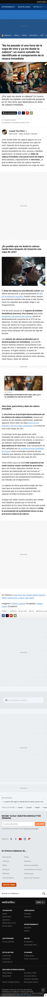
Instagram (25, 838)
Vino (32, 611)
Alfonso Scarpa (18, 603)
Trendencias (6, 956)
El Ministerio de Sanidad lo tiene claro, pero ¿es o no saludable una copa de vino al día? (22, 396)
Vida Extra (27, 917)
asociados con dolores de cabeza (16, 316)
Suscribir (40, 824)
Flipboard (27, 113)
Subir (39, 902)
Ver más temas (9, 885)
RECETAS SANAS (24, 7)
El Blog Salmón (29, 956)
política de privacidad (31, 828)
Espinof (26, 931)
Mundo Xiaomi (7, 926)
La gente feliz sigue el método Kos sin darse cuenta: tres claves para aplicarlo (24, 802)
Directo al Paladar (8, 942)
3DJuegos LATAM (30, 973)
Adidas (24, 35)
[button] (18, 131)
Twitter (23, 113)
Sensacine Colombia (31, 979)
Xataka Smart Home (9, 923)
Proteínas (5, 861)
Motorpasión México (31, 982)
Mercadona (33, 35)
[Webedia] (42, 1)
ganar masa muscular (31, 878)
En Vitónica (8, 392)
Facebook (19, 113)
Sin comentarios (10, 113)
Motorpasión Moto (30, 945)
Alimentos (27, 861)
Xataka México (7, 973)
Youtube (20, 838)
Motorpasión (28, 942)
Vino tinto (23, 611)
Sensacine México (30, 976)
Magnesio (7, 35)
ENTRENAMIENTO (8, 7)
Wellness (13, 611)
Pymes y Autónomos (31, 959)
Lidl (41, 35)
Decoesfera (6, 959)
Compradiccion (7, 962)
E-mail (31, 113)
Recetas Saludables (31, 865)
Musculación (6, 857)
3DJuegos (27, 914)
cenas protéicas (8, 878)
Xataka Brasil (6, 976)
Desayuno (6, 869)
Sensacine (27, 928)
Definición (5, 873)
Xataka (4, 914)
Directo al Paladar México (11, 982)
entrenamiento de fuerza (33, 869)
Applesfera (6, 920)
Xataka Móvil (6, 917)
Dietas (4, 865)
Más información (26, 995)
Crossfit (29, 807)
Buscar (44, 893)
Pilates (16, 35)
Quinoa (20, 807)
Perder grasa (28, 873)
